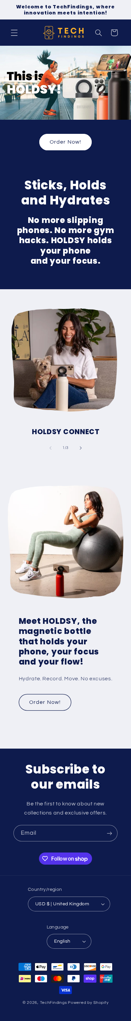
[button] (14, 32)
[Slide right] (80, 448)
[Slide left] (50, 448)
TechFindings (53, 1003)
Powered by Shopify (88, 1003)
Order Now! (65, 142)
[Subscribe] (109, 833)
